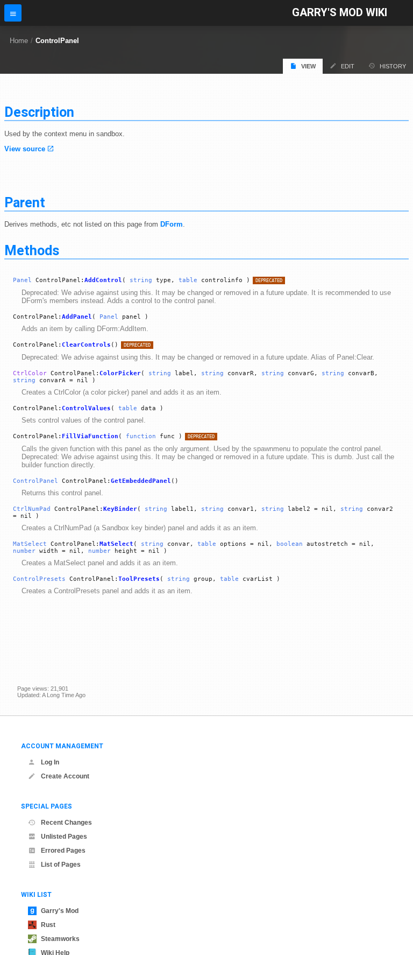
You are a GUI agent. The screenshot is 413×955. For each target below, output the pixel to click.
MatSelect (30, 543)
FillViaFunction (90, 436)
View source (24, 149)
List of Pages (61, 864)
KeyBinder (120, 508)
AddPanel (77, 316)
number (24, 550)
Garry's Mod (60, 911)
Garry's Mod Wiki (339, 12)
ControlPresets (39, 578)
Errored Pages (63, 850)
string (141, 280)
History (393, 66)
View (308, 66)
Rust (48, 925)
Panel (22, 280)
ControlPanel (57, 41)
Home (19, 41)
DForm (171, 224)
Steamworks (60, 939)
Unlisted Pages (64, 836)
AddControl (103, 280)
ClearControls (86, 344)
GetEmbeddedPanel (141, 480)
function (141, 436)
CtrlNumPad (32, 508)
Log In (50, 762)
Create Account (65, 776)
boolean (289, 543)
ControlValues (86, 408)
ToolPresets (139, 578)
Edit (347, 66)
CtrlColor (30, 373)
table (188, 280)
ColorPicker (120, 373)
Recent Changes (66, 822)
